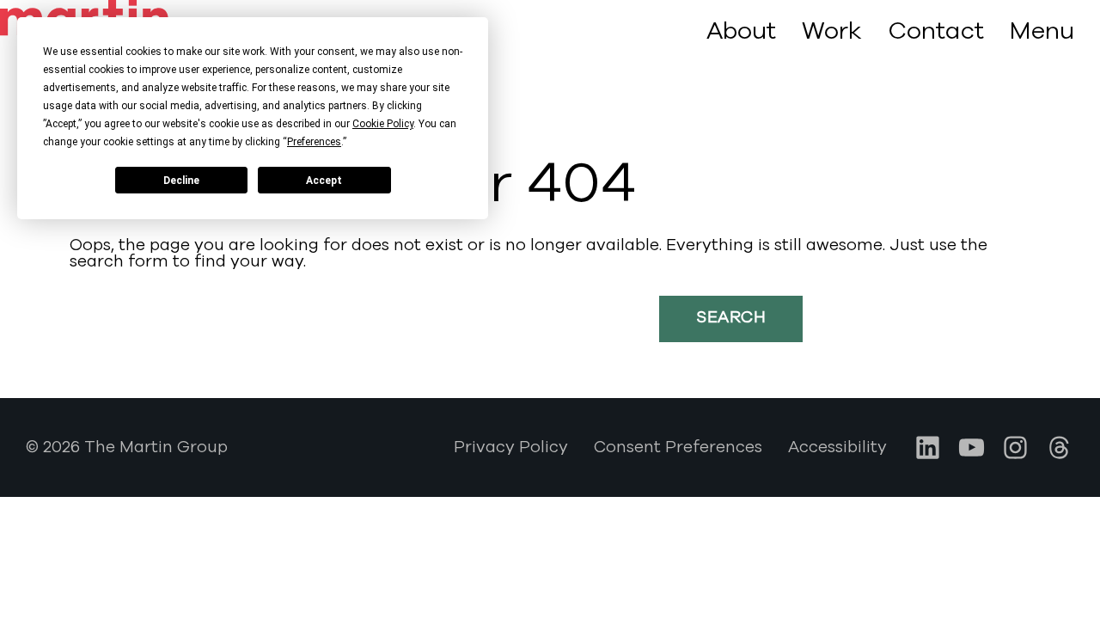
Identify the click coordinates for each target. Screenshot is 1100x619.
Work (832, 31)
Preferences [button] (314, 142)
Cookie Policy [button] (382, 124)
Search (731, 317)
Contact (936, 31)
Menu (1042, 31)
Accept (324, 181)
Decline (181, 181)
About (741, 31)
